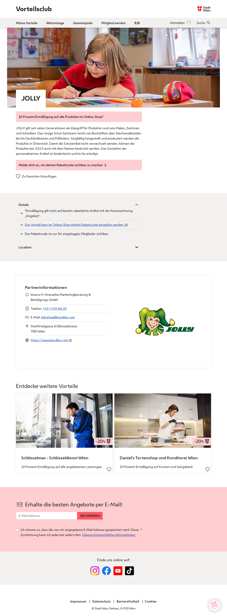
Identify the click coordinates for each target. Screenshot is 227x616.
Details (24, 204)
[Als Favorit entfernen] (109, 469)
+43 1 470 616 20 (55, 308)
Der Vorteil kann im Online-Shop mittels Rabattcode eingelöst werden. (74, 225)
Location (25, 247)
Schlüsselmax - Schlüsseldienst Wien (54, 457)
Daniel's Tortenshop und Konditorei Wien (159, 457)
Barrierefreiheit (128, 601)
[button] (214, 605)
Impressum (78, 601)
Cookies (151, 601)
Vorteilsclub (34, 8)
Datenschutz (101, 601)
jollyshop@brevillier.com (58, 317)
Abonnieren (90, 516)
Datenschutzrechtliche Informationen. (109, 535)
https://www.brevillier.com (49, 340)
